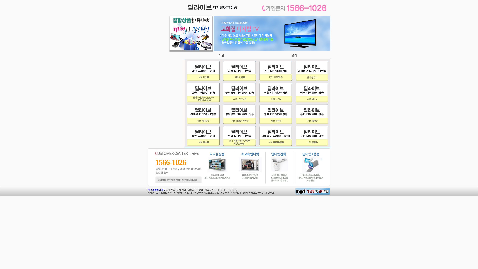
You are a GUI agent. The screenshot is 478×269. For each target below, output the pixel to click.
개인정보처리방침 (156, 190)
